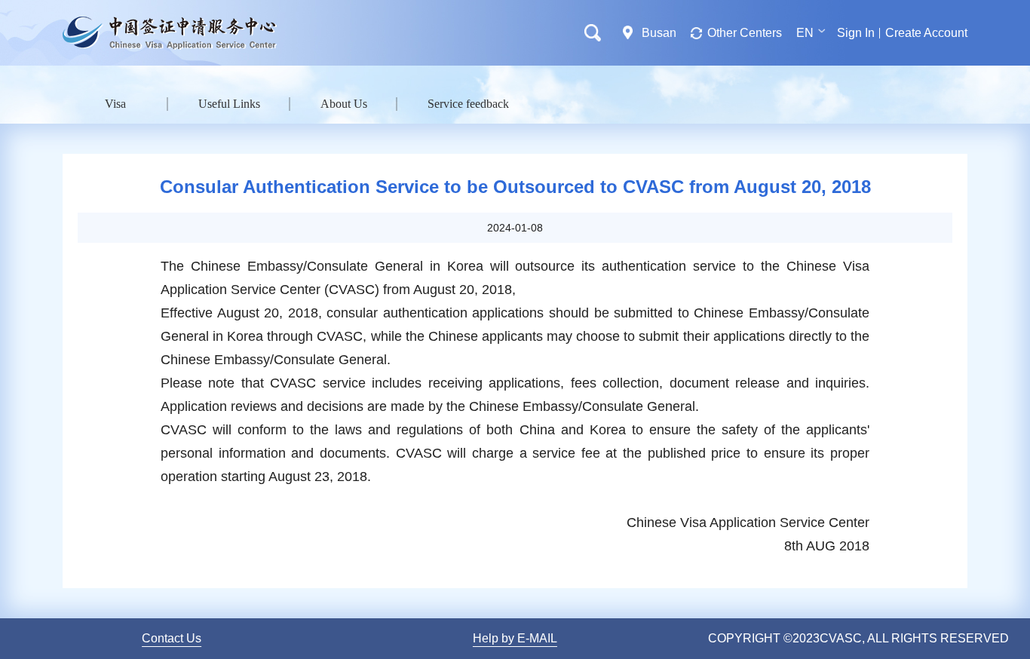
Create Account (926, 32)
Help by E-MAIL (515, 638)
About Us (343, 103)
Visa (115, 103)
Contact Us (171, 638)
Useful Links (229, 103)
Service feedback (468, 103)
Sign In (856, 32)
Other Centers (744, 32)
